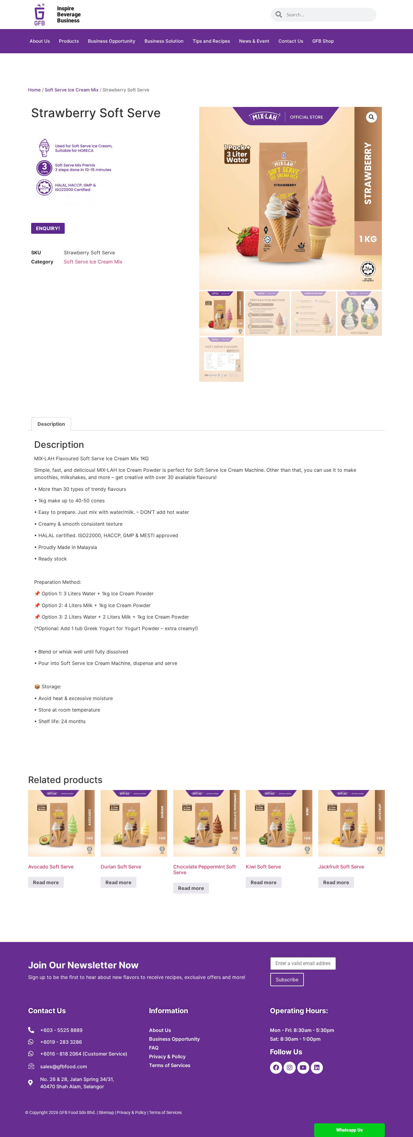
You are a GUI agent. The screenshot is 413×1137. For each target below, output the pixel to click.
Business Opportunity (111, 41)
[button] (371, 117)
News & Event (254, 41)
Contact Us (290, 41)
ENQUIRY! (48, 228)
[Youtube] (303, 1068)
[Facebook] (276, 1068)
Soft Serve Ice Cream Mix (72, 90)
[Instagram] (290, 1068)
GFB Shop (323, 41)
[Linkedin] (317, 1068)
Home (34, 90)
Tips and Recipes (211, 41)
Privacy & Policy (131, 1112)
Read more (46, 882)
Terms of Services (165, 1112)
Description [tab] (51, 424)
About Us (40, 41)
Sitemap (106, 1112)
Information (168, 1010)
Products (69, 41)
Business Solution (164, 41)
